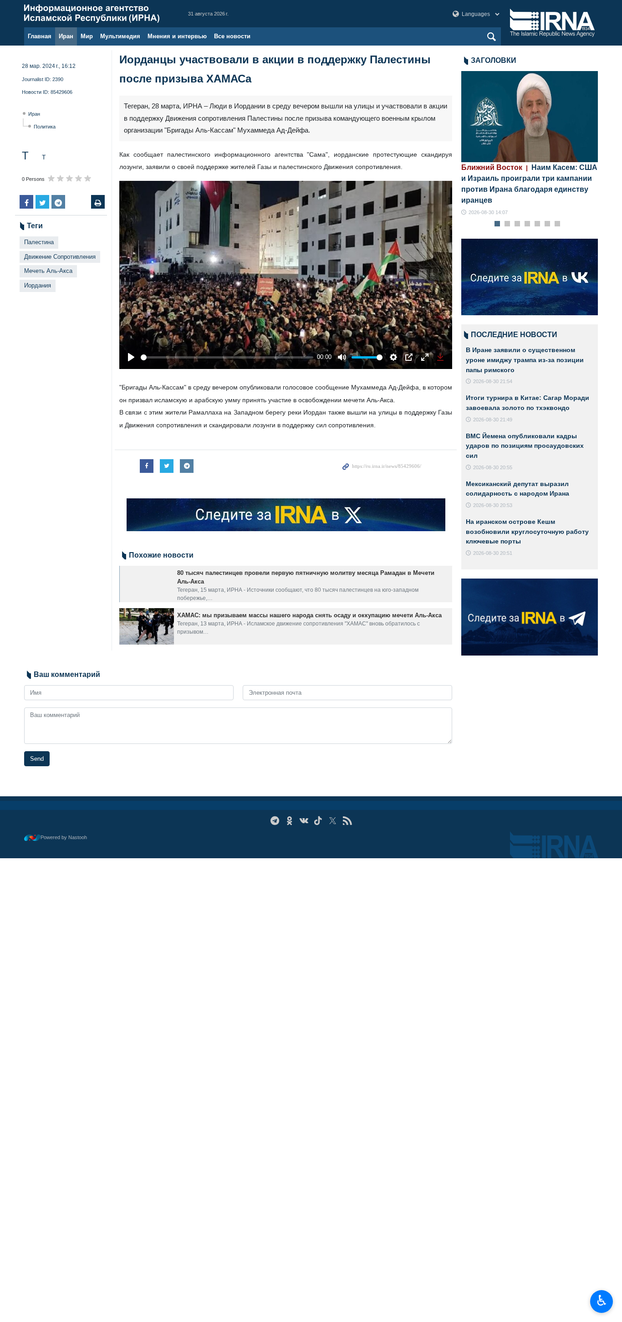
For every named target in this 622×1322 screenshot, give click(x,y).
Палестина (39, 242)
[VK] (304, 820)
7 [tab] (557, 224)
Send (37, 758)
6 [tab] (547, 224)
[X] (332, 820)
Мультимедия (120, 36)
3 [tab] (517, 224)
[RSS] (347, 820)
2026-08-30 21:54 (492, 381)
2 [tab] (507, 224)
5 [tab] (537, 224)
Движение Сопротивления (60, 256)
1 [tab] (497, 224)
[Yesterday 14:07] (529, 116)
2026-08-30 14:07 (488, 212)
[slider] (227, 357)
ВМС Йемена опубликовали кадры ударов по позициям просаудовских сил (525, 445)
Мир (87, 36)
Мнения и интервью (177, 36)
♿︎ (601, 1300)
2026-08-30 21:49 (492, 419)
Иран (66, 36)
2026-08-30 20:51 (492, 553)
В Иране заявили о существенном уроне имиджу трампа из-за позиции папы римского (525, 359)
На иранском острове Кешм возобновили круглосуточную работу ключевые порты (527, 531)
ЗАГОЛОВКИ (493, 60)
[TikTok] (318, 820)
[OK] (289, 820)
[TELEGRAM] (275, 820)
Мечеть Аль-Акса (48, 270)
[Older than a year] (146, 584)
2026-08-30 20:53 (492, 505)
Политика (45, 126)
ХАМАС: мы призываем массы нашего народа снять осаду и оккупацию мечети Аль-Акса (309, 615)
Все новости (232, 36)
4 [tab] (527, 224)
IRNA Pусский (97, 14)
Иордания (37, 285)
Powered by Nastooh (64, 837)
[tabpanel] (529, 143)
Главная (39, 36)
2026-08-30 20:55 (492, 467)
